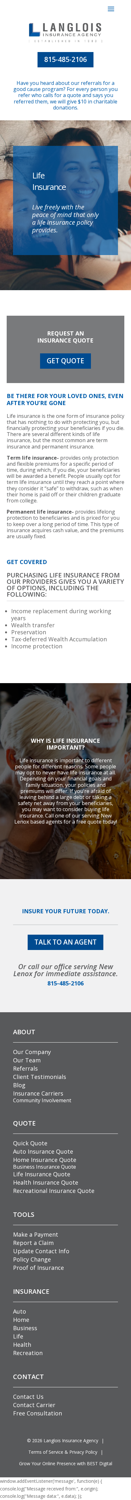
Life (18, 1336)
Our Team (27, 1060)
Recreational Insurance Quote (53, 1191)
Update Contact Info (41, 1251)
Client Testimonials (39, 1077)
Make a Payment (35, 1234)
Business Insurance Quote (44, 1166)
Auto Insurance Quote (43, 1151)
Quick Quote (30, 1143)
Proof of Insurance (38, 1267)
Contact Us (28, 1396)
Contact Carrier (34, 1405)
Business (25, 1328)
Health (22, 1344)
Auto (19, 1311)
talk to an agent (65, 942)
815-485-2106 (65, 59)
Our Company (32, 1052)
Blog (19, 1085)
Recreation (28, 1353)
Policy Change (32, 1259)
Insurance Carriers (38, 1093)
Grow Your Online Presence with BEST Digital (65, 1463)
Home (21, 1319)
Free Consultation (37, 1413)
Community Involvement (42, 1100)
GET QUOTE (65, 360)
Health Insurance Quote (45, 1182)
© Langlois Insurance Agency (62, 1440)
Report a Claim (33, 1243)
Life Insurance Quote (41, 1174)
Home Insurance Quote (44, 1160)
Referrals (25, 1068)
